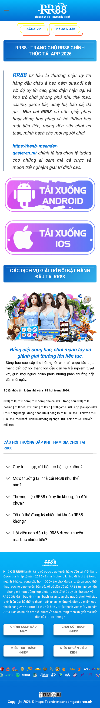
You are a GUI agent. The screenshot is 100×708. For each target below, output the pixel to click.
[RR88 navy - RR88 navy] (53, 10)
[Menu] (6, 10)
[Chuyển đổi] (8, 467)
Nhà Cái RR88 (13, 571)
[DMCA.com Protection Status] (50, 694)
